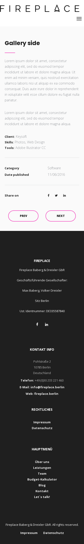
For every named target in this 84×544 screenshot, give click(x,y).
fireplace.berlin (46, 394)
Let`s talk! (42, 497)
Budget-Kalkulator (42, 479)
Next (61, 216)
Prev (23, 216)
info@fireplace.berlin (47, 387)
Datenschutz (42, 428)
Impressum (42, 422)
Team (42, 473)
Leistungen (42, 468)
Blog (42, 485)
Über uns (42, 462)
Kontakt (42, 491)
